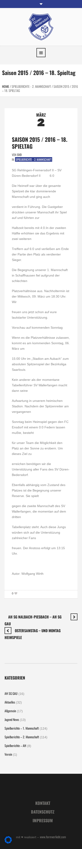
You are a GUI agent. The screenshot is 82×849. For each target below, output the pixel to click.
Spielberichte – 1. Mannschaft (22, 728)
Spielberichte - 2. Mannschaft (31, 86)
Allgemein (10, 710)
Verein (8, 754)
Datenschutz (42, 812)
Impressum (43, 820)
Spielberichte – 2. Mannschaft (22, 736)
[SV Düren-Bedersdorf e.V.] (41, 26)
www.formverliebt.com (53, 836)
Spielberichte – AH (15, 745)
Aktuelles (10, 702)
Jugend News (12, 719)
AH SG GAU (11, 693)
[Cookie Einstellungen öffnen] (8, 842)
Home (5, 86)
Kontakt (42, 803)
